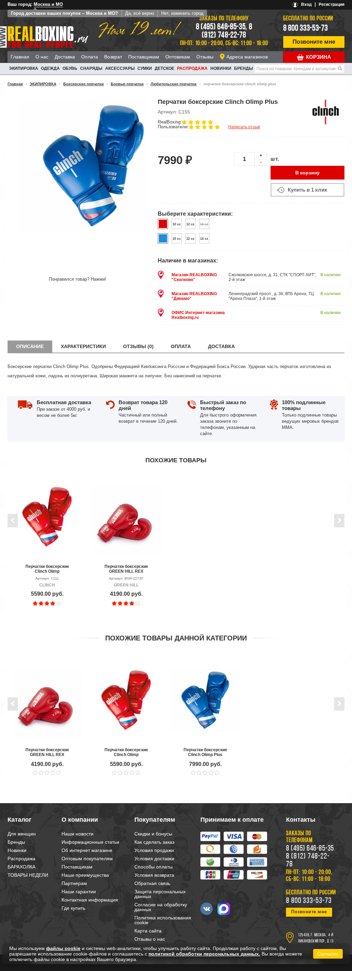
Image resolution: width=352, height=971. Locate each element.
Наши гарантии (79, 891)
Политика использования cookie (162, 920)
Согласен (328, 954)
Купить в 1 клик (307, 190)
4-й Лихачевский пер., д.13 (315, 938)
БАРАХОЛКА (21, 867)
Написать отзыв (244, 127)
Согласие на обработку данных (160, 907)
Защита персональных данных (160, 894)
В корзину (307, 172)
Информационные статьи (90, 842)
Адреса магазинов (247, 57)
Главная (20, 57)
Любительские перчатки (174, 84)
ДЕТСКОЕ (164, 68)
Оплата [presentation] (181, 346)
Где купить (73, 908)
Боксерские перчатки (83, 84)
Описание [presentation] (30, 346)
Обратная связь (152, 883)
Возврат (113, 57)
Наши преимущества (85, 875)
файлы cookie (63, 948)
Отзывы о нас (149, 939)
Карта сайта (148, 931)
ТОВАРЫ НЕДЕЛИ (28, 875)
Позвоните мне (314, 42)
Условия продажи (154, 850)
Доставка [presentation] (221, 346)
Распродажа (192, 68)
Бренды (243, 68)
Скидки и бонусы (153, 834)
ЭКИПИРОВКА (23, 68)
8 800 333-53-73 (305, 28)
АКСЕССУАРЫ (120, 68)
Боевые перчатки (127, 84)
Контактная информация (90, 900)
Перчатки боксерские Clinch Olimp (47, 569)
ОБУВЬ (70, 68)
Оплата (89, 57)
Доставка (65, 57)
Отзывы (204, 57)
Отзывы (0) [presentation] (138, 346)
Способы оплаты (153, 867)
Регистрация (331, 4)
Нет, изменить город (182, 13)
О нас (41, 57)
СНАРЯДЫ (91, 68)
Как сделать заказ (154, 842)
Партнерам (74, 883)
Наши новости (78, 834)
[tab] (30, 347)
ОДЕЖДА (50, 68)
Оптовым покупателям (87, 858)
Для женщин (22, 834)
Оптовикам (177, 57)
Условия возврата (154, 875)
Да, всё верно (139, 13)
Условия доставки (154, 858)
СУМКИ (145, 68)
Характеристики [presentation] (83, 346)
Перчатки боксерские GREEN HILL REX (126, 569)
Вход (306, 4)
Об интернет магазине (87, 850)
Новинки (220, 68)
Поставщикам (143, 57)
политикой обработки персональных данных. (204, 954)
